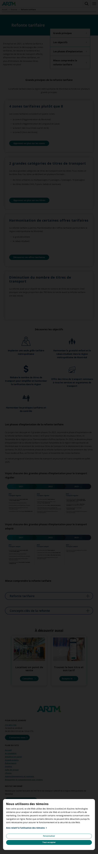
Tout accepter (49, 842)
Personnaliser (49, 836)
